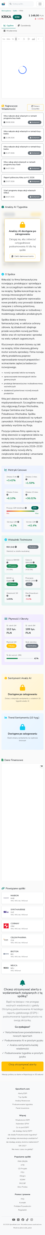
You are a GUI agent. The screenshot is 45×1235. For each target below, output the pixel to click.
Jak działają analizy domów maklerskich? (22, 1142)
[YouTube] (13, 1220)
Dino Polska (22, 1187)
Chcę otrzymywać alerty (22, 1064)
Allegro (23, 1176)
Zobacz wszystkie (36, 107)
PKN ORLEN (22, 1161)
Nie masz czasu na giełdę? (22, 1149)
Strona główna (6, 11)
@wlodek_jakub (26, 1228)
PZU (22, 1172)
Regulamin (22, 1210)
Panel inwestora (22, 1108)
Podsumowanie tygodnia (22, 1104)
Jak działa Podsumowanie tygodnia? (22, 1134)
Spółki (15, 11)
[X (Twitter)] (18, 1220)
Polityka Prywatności (22, 1206)
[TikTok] (27, 1220)
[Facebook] (23, 1220)
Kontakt (22, 1202)
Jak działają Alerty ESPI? (22, 1131)
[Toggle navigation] (40, 3)
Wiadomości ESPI (22, 1120)
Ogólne (10, 25)
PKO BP (22, 1183)
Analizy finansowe (22, 1100)
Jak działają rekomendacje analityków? (22, 1138)
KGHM (22, 1179)
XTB (22, 1165)
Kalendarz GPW (22, 1123)
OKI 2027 (22, 1145)
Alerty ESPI (22, 1093)
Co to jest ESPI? (22, 1127)
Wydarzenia (11, 30)
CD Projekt (22, 1168)
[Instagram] (31, 1220)
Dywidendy (26, 25)
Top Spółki (22, 1097)
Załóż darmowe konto (24, 256)
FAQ (22, 1199)
